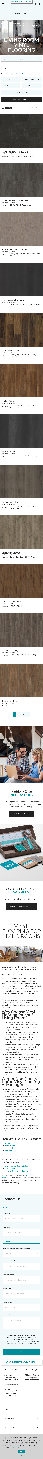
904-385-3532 (32, 1377)
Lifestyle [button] (9, 86)
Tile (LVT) (9, 1148)
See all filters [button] (19, 99)
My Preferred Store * (10, 1302)
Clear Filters (21, 74)
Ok (21, 1451)
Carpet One (5, 23)
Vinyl (25, 23)
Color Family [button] (30, 86)
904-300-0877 (11, 1377)
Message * (6, 1315)
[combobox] (19, 59)
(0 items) (39, 4)
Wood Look (10, 1153)
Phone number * (9, 1261)
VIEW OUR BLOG (19, 814)
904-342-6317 (11, 1394)
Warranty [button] (20, 93)
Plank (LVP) (10, 1145)
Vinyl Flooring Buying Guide (16, 1166)
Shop (7, 1409)
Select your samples (19, 906)
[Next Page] (33, 714)
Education (9, 1427)
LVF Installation (11, 1169)
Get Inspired (10, 1418)
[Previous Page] (10, 714)
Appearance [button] (30, 79)
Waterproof (10, 1150)
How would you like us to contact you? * (17, 1248)
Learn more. (14, 1448)
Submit (21, 1352)
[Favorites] (35, 4)
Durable (8, 1143)
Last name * (7, 1227)
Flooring (16, 23)
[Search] (40, 59)
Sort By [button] (33, 108)
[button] (32, 4)
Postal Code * (7, 1288)
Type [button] (9, 79)
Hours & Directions (11, 1379)
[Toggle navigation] (3, 4)
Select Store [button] (20, 14)
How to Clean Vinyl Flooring (16, 1171)
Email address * (8, 1274)
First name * (7, 1213)
